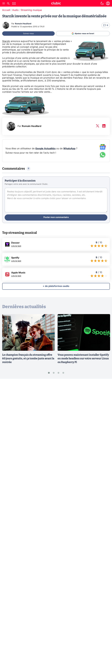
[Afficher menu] (3, 3)
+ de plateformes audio (56, 286)
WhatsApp (69, 148)
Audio (15, 10)
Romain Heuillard (23, 24)
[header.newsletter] (14, 4)
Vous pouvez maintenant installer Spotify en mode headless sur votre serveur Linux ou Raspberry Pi (83, 358)
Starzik (6, 41)
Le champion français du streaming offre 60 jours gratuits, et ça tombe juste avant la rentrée (28, 358)
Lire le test (16, 246)
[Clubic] (56, 3)
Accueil (6, 10)
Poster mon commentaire (56, 217)
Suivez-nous (28, 33)
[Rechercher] (8, 4)
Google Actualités (45, 148)
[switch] (102, 3)
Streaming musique (31, 10)
